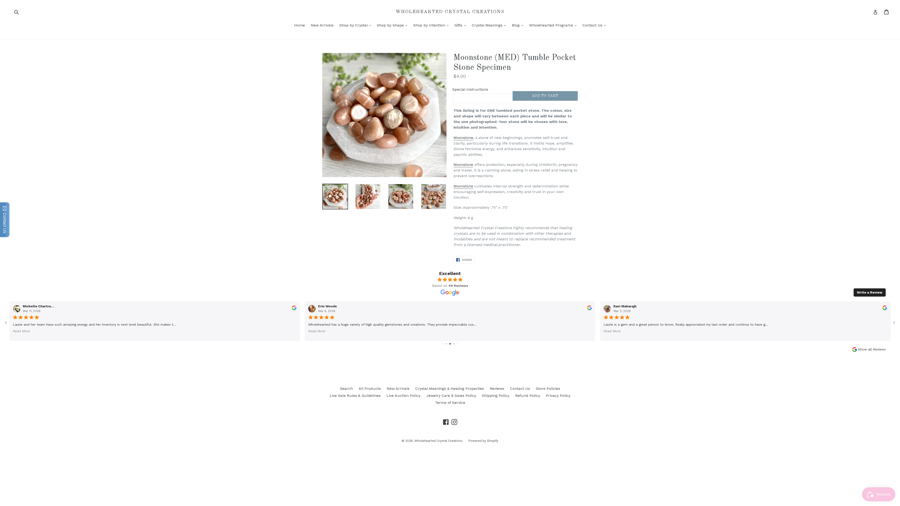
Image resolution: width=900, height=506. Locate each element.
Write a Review (869, 292)
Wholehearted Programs (554, 25)
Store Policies (548, 388)
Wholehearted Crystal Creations (450, 12)
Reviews (497, 388)
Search (346, 388)
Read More (612, 331)
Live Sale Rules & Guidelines (355, 395)
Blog (518, 25)
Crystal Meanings (490, 25)
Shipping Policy (495, 395)
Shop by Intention (432, 25)
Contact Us (595, 25)
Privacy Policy (558, 395)
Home (299, 25)
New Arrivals (322, 25)
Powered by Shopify (483, 441)
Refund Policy (527, 395)
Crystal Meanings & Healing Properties (449, 388)
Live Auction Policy (403, 395)
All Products (370, 388)
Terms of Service (450, 402)
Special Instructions (470, 89)
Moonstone (463, 137)
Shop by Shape (393, 25)
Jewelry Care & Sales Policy (451, 395)
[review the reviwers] (884, 309)
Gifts (461, 25)
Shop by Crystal (356, 25)
